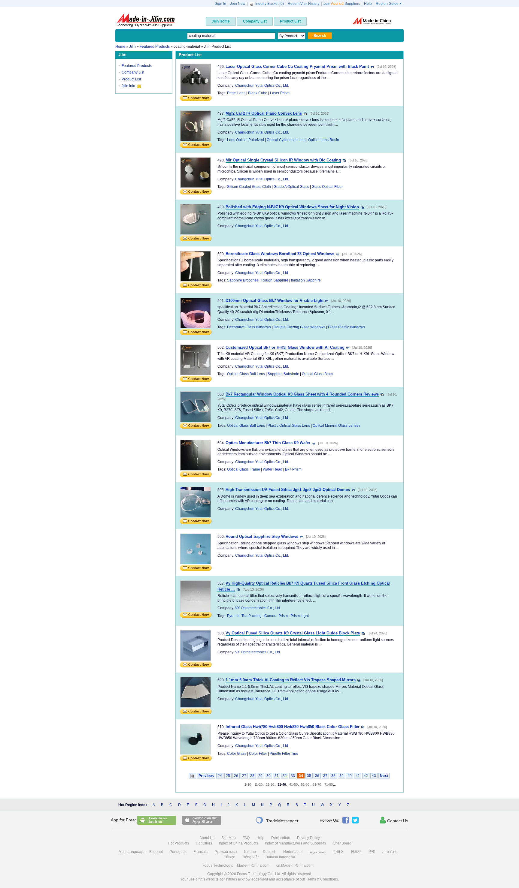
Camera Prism (276, 616)
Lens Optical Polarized (245, 140)
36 (317, 776)
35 (309, 776)
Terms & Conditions (322, 879)
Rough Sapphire (274, 280)
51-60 (305, 784)
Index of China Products (238, 843)
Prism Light (299, 616)
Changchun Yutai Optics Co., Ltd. (262, 85)
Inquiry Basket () (269, 4)
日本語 (356, 852)
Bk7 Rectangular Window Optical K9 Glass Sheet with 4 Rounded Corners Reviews (302, 394)
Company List (133, 72)
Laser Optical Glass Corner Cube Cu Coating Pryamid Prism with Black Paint (297, 66)
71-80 (328, 784)
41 (358, 776)
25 (228, 776)
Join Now (237, 4)
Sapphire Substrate (283, 374)
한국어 (338, 852)
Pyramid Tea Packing (244, 616)
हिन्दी (372, 852)
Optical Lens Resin (323, 140)
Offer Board (342, 843)
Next (384, 776)
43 (374, 776)
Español (156, 852)
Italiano (250, 852)
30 (268, 776)
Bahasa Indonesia (280, 857)
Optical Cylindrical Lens (286, 140)
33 (293, 776)
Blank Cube (257, 93)
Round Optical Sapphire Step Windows (262, 536)
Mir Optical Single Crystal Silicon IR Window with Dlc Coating (283, 160)
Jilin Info (129, 86)
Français (200, 852)
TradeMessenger (277, 820)
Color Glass (236, 753)
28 (252, 776)
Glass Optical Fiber (327, 187)
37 (325, 776)
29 (260, 776)
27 (244, 776)
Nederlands (292, 852)
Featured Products (137, 66)
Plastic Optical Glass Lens (289, 425)
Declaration (280, 838)
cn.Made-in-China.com (295, 865)
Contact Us (394, 820)
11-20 (258, 784)
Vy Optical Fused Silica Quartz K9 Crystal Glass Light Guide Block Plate (293, 633)
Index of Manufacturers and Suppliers (295, 843)
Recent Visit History (304, 4)
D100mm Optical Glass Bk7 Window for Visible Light (274, 300)
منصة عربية (317, 852)
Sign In (220, 4)
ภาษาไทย (389, 852)
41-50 (293, 784)
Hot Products (178, 843)
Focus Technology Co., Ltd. (259, 874)
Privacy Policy (308, 838)
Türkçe (229, 857)
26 (236, 776)
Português (178, 852)
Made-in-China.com (253, 865)
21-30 (270, 784)
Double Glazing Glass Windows (299, 327)
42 (366, 776)
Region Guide (389, 4)
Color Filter (258, 753)
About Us (206, 838)
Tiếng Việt (250, 857)
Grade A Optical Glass (291, 187)
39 (341, 776)
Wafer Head (272, 469)
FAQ (246, 838)
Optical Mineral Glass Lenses (336, 425)
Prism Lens (236, 93)
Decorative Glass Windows (249, 327)
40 (350, 776)
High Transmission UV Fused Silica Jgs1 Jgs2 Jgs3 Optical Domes (288, 489)
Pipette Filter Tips (284, 753)
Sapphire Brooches (243, 280)
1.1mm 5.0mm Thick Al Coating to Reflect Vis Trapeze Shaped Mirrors (291, 680)
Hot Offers (204, 843)
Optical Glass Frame (243, 469)
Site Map (228, 838)
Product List (131, 79)
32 (285, 776)
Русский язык (225, 852)
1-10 (247, 784)
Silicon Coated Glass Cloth (249, 187)
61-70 (317, 784)
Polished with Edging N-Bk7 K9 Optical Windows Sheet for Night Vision (292, 207)
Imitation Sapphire (306, 280)
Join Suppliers (341, 4)
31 (277, 776)
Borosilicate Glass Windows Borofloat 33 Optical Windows (280, 253)
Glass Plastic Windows (346, 327)
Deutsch (269, 852)
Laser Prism (280, 93)
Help (368, 4)
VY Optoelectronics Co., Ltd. (258, 608)
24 (220, 776)
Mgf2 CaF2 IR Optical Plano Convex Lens (264, 113)
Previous (206, 776)
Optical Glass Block (317, 374)
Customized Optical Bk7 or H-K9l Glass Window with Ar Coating (285, 347)
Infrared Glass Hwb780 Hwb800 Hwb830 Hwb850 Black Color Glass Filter (293, 726)
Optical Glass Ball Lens (246, 374)
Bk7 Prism (293, 469)
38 (333, 776)
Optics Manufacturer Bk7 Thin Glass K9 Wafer (268, 443)
